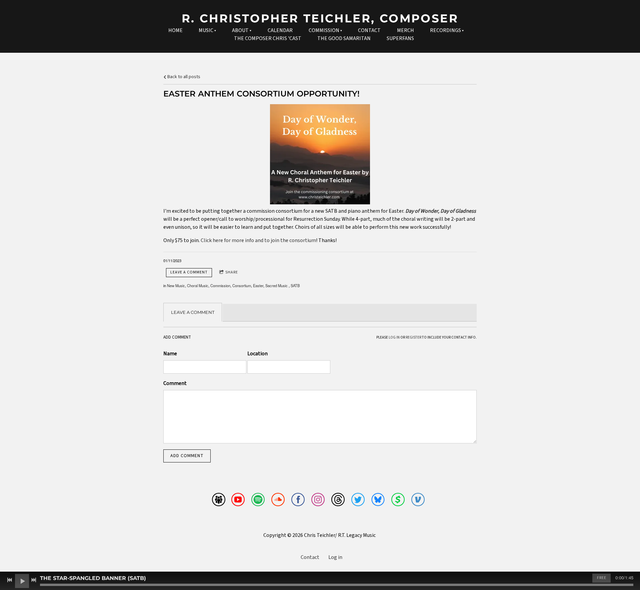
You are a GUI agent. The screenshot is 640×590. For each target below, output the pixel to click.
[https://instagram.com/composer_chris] (318, 501)
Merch (405, 30)
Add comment (187, 455)
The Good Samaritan (344, 38)
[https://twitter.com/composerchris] (358, 501)
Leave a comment (189, 272)
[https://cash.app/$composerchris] (398, 501)
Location (257, 353)
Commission (324, 30)
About (240, 30)
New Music (176, 285)
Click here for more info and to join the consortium (258, 240)
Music (206, 30)
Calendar (280, 30)
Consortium (241, 285)
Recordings (445, 30)
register (413, 337)
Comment (175, 383)
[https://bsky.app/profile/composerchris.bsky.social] (378, 501)
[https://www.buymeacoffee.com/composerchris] (218, 501)
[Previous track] (10, 580)
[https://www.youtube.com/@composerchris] (238, 501)
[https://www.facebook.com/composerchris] (298, 501)
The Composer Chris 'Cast (267, 38)
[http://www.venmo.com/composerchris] (418, 501)
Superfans (400, 38)
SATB (295, 285)
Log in (335, 557)
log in (394, 337)
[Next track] (34, 580)
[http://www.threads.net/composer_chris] (338, 501)
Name (170, 353)
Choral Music (197, 285)
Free (601, 578)
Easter (258, 285)
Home (175, 30)
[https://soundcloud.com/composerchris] (278, 501)
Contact (369, 30)
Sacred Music (277, 285)
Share (231, 272)
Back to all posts (183, 76)
